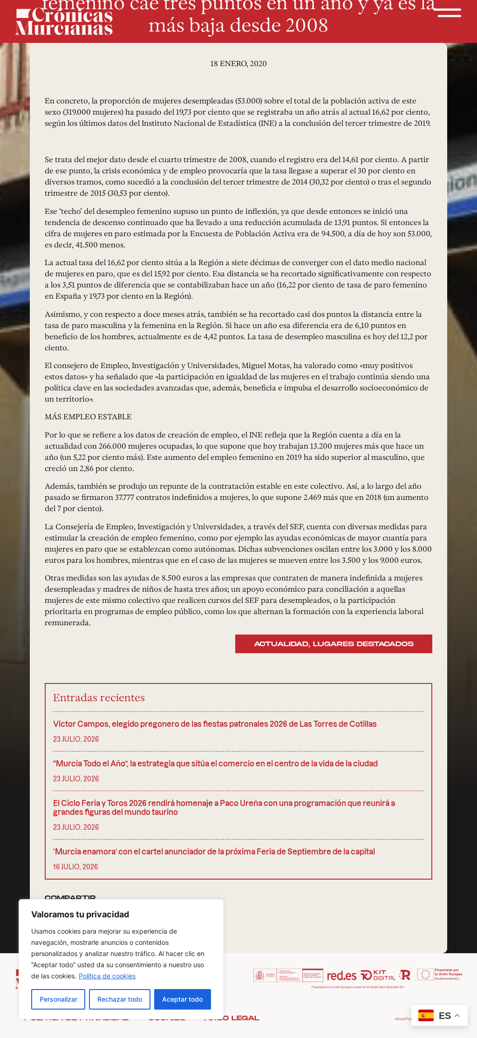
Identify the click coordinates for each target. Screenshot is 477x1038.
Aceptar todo (182, 999)
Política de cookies (107, 976)
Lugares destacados (363, 644)
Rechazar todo (119, 999)
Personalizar (58, 999)
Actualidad (281, 644)
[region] (121, 959)
